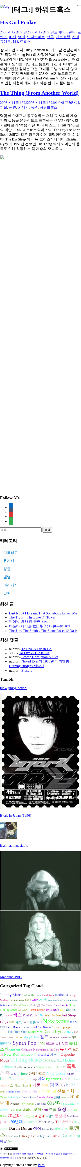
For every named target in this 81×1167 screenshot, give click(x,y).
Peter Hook (74, 1079)
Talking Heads (26, 1060)
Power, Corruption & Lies (39, 657)
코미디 (59, 32)
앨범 (7, 577)
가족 (5, 1073)
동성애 (60, 1116)
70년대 (14, 1115)
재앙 (18, 1022)
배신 (12, 37)
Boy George (69, 1104)
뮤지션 (8, 561)
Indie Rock (9, 1079)
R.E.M (73, 1022)
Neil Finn (37, 1027)
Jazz (38, 995)
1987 (2, 1091)
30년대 (70, 32)
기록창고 (10, 553)
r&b (62, 1009)
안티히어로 (36, 37)
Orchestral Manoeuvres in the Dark (40, 1049)
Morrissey (46, 1122)
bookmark (29, 1067)
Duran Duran (20, 1128)
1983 (28, 1000)
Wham (70, 1073)
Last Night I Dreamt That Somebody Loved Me (43, 613)
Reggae (15, 1103)
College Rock (44, 1136)
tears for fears (53, 1015)
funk (26, 1022)
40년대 (40, 1116)
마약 (41, 1079)
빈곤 (34, 1054)
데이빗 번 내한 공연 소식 (29, 621)
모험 (52, 1110)
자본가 (55, 1054)
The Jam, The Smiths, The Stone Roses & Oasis (43, 631)
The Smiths (29, 1091)
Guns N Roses (29, 1097)
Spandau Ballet (45, 1097)
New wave (56, 1021)
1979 (39, 1022)
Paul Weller (28, 995)
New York (48, 1027)
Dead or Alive (16, 1000)
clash (69, 1110)
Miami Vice (35, 1031)
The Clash (46, 1005)
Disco (21, 1079)
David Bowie (21, 1005)
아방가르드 (37, 1073)
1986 (2, 1027)
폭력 (34, 107)
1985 (49, 1009)
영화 (7, 593)
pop (29, 1079)
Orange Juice (29, 1136)
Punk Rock (16, 1110)
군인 (12, 107)
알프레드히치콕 (57, 1043)
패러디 (27, 1110)
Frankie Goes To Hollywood (62, 1000)
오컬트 (40, 1067)
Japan (30, 1103)
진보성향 (63, 37)
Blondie (18, 1067)
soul (45, 1110)
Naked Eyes (14, 1097)
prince (23, 1073)
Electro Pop (48, 1129)
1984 (41, 1015)
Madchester (73, 1116)
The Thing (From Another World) (39, 93)
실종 (45, 1085)
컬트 (44, 1036)
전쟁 (43, 1000)
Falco (9, 1015)
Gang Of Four (31, 1037)
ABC (35, 1000)
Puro (41, 1165)
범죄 (21, 37)
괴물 (3, 107)
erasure (65, 1097)
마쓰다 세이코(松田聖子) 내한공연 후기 (40, 626)
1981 (62, 1067)
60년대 (6, 1043)
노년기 (50, 1116)
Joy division (53, 1079)
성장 (37, 1128)
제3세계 (23, 1010)
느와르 (73, 1037)
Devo (10, 1141)
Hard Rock (48, 995)
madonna (61, 995)
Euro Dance (13, 1027)
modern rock (51, 1067)
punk (5, 1121)
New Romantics (17, 1054)
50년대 (73, 103)
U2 (63, 1085)
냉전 (57, 1097)
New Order (55, 1073)
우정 (41, 1043)
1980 (11, 1022)
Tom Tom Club (17, 1031)
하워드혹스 (22, 42)
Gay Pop (4, 1085)
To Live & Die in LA (36, 649)
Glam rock (14, 1050)
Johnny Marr (10, 995)
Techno (18, 1037)
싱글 (7, 569)
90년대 (17, 1121)
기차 (64, 1079)
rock (56, 1009)
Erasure (26, 670)
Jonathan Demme (58, 1037)
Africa (69, 1032)
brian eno (6, 1005)
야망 (3, 1141)
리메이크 (61, 1128)
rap (35, 1079)
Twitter (3, 1097)
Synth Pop (24, 1043)
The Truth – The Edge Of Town (32, 617)
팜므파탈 (43, 1054)
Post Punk (30, 1015)
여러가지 (10, 585)
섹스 (17, 1014)
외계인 (23, 107)
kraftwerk (26, 1027)
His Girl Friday (18, 22)
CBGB (46, 1060)
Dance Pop (70, 1135)
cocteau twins (13, 1091)
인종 (33, 1022)
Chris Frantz (60, 1005)
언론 (50, 37)
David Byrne (54, 1031)
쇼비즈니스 (19, 1085)
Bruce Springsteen (64, 1027)
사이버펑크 (30, 1122)
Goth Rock (40, 1103)
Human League (37, 1010)
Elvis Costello (13, 1136)
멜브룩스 (56, 1060)
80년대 (54, 1103)
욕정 (61, 1109)
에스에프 (61, 103)
